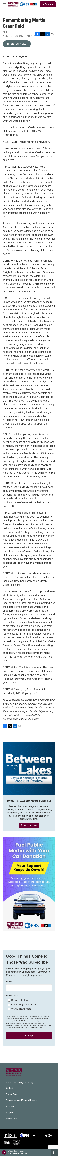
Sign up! (29, 1035)
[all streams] (54, 1152)
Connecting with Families (23, 1004)
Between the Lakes (20, 1000)
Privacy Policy (12, 1094)
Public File (10, 1106)
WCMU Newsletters (21, 1008)
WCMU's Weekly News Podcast (29, 801)
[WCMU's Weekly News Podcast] (29, 768)
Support (9, 1113)
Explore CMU (11, 1119)
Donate (49, 4)
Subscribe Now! (29, 825)
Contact (9, 1088)
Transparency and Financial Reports (21, 1100)
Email (9, 981)
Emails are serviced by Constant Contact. (28, 1026)
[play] (4, 1152)
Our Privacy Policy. (36, 1027)
